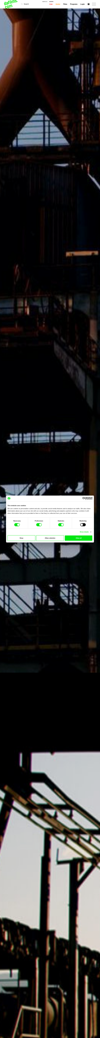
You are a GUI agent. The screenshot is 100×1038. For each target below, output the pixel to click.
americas (44, 1)
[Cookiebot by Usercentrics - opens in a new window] (83, 498)
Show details (84, 532)
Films (65, 4)
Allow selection (50, 538)
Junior (57, 4)
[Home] (11, 4)
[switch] (39, 524)
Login (82, 4)
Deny (21, 538)
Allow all (79, 538)
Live (51, 4)
